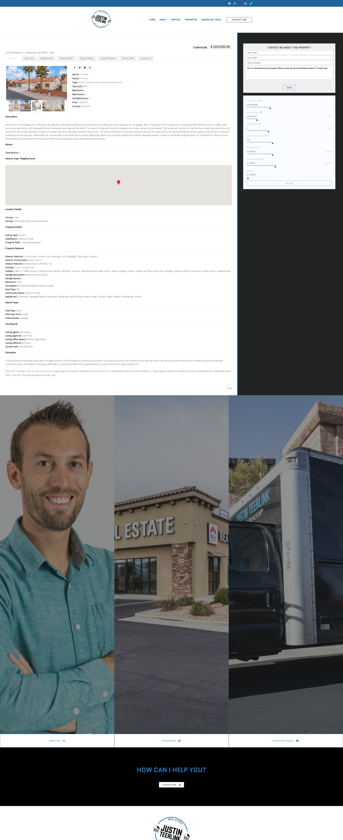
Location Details (66, 58)
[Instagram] (235, 3)
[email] (245, 3)
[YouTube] (240, 3)
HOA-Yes (82, 82)
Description (13, 58)
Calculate (289, 183)
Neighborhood (47, 58)
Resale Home (93, 82)
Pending (84, 78)
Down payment (253, 112)
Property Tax (252, 147)
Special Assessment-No (111, 82)
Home (152, 19)
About (163, 19)
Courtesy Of (146, 58)
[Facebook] (229, 3)
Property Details (86, 58)
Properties (191, 19)
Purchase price (253, 100)
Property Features (107, 58)
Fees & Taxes (128, 58)
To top (229, 388)
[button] (239, 19)
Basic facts (29, 58)
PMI (248, 170)
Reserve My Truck (211, 19)
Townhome (200, 47)
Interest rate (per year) (256, 135)
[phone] (251, 3)
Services (176, 19)
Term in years (252, 124)
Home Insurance (254, 159)
